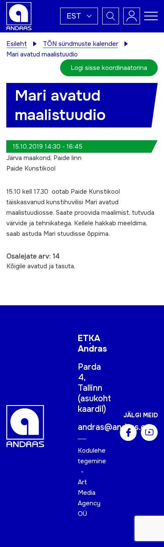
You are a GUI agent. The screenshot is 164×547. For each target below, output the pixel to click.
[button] (79, 16)
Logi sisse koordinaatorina (109, 68)
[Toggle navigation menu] (151, 16)
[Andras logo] (19, 15)
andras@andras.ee (114, 427)
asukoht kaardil (94, 403)
